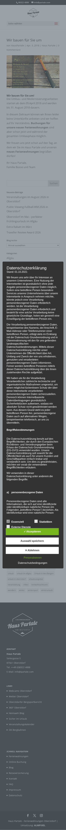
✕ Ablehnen (32, 550)
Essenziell (17, 521)
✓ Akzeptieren (32, 531)
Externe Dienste (21, 527)
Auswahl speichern (32, 541)
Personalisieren (33, 557)
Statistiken (45, 521)
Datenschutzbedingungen (32, 563)
